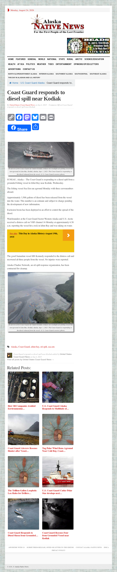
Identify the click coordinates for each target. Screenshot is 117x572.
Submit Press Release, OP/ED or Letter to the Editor (50, 547)
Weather (41, 64)
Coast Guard (24, 346)
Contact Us (29, 69)
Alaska (14, 346)
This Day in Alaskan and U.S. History (24, 77)
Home (15, 83)
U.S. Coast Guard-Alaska (33, 83)
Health (11, 64)
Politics (30, 64)
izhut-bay (35, 346)
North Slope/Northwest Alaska (22, 74)
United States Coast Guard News (22, 105)
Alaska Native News (21, 566)
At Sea (20, 64)
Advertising (14, 69)
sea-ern (51, 346)
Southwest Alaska (64, 74)
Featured (21, 59)
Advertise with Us (16, 547)
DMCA (106, 547)
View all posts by (15, 360)
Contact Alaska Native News (89, 547)
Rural (70, 59)
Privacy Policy (58, 550)
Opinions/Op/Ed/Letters (86, 64)
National (52, 59)
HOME (11, 59)
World (41, 59)
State (62, 59)
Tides (51, 64)
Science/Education (94, 59)
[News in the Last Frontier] (58, 24)
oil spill (43, 346)
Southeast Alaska (98, 74)
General (32, 59)
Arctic (78, 59)
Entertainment (64, 64)
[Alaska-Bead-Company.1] (88, 45)
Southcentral (81, 74)
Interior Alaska (46, 74)
